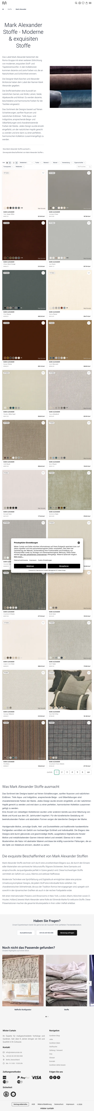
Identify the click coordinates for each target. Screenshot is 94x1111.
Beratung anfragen (67, 933)
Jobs (51, 1039)
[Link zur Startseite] (38, 3)
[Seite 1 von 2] (46, 1016)
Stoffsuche (53, 1047)
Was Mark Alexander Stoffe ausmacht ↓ (17, 149)
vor (88, 772)
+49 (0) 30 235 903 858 (14, 1056)
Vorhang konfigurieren (24, 198)
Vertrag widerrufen (20, 1104)
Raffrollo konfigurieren (69, 198)
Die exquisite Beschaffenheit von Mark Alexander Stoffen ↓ (23, 152)
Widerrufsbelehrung (45, 1104)
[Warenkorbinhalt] (86, 3)
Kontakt (52, 1061)
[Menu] (90, 3)
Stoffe (10, 9)
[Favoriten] (83, 3)
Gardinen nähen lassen (57, 1065)
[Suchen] (90, 166)
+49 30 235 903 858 (46, 933)
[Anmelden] (79, 3)
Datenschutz (58, 1104)
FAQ (50, 1054)
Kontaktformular (26, 933)
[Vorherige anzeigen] (4, 983)
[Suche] (76, 3)
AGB (33, 1104)
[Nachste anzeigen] (89, 983)
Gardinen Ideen (54, 1043)
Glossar (52, 1058)
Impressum (70, 1104)
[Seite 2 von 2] (47, 1016)
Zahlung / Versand (55, 1050)
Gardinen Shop (54, 1036)
